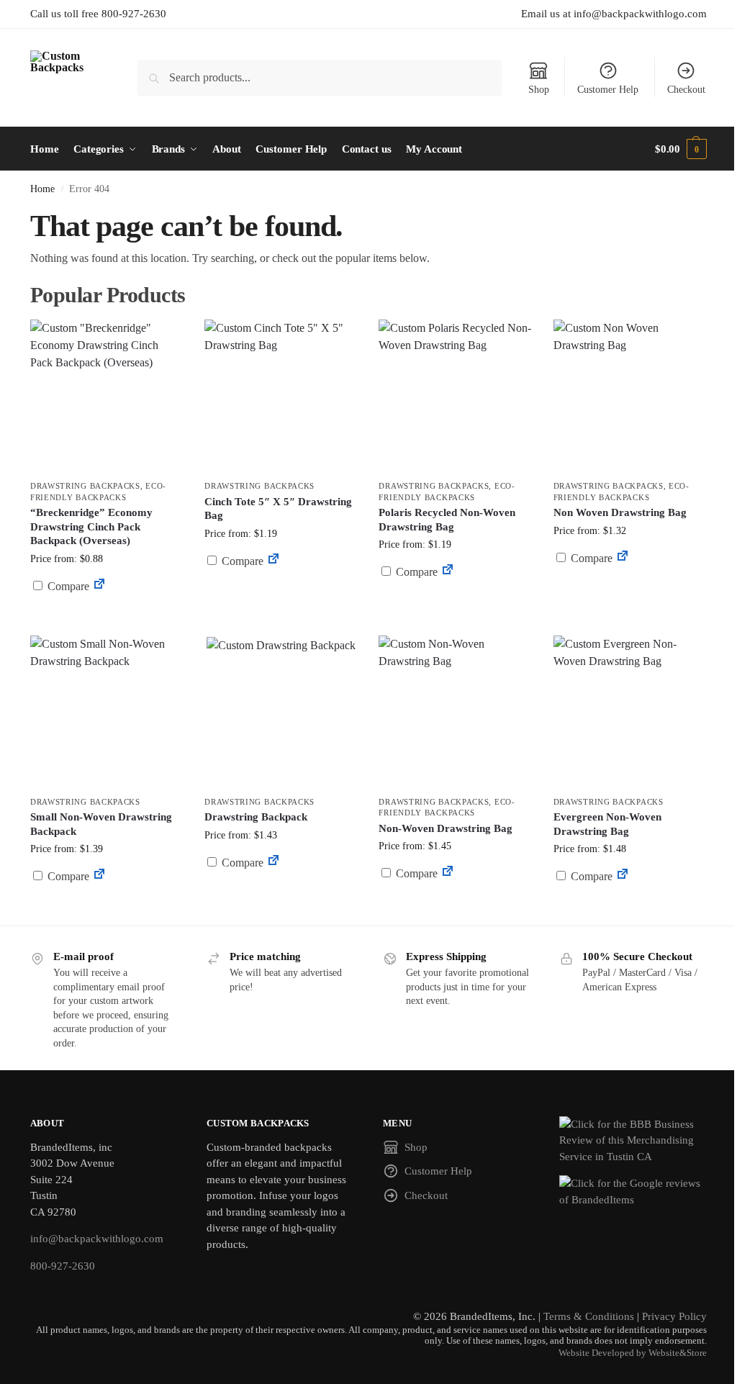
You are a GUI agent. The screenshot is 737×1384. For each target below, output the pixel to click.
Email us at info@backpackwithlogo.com (614, 13)
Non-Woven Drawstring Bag (445, 828)
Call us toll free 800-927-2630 (98, 13)
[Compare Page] (99, 586)
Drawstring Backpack (255, 817)
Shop (538, 89)
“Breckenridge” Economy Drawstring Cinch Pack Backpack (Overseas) (91, 526)
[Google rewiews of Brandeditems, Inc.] (633, 1191)
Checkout (686, 89)
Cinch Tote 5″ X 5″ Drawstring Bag (278, 509)
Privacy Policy (674, 1316)
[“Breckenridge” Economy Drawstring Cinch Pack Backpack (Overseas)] (106, 396)
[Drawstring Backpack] (280, 712)
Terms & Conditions (588, 1316)
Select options (107, 620)
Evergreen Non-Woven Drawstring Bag (607, 824)
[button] (681, 149)
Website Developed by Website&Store (633, 1353)
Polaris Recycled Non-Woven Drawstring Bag (447, 520)
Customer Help (607, 89)
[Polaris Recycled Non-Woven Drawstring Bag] (455, 396)
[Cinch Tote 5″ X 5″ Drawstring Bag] (280, 396)
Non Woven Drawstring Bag (620, 512)
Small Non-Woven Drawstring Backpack (101, 824)
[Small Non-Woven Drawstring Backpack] (106, 712)
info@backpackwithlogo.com (96, 1238)
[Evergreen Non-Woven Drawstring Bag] (629, 712)
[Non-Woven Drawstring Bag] (455, 712)
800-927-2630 (62, 1266)
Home (42, 189)
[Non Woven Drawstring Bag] (629, 396)
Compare (67, 586)
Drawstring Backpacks (85, 485)
